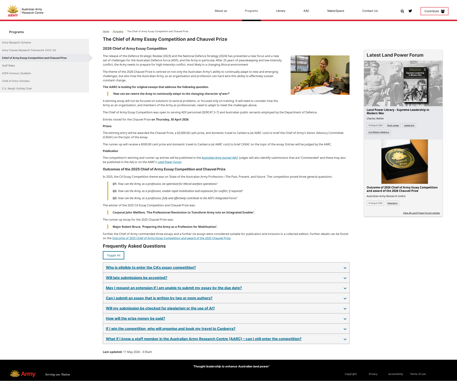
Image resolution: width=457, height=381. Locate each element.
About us (221, 11)
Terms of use (418, 374)
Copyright (351, 374)
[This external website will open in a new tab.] (410, 11)
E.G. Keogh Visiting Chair (17, 88)
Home (106, 31)
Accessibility (395, 374)
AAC (306, 11)
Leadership (409, 125)
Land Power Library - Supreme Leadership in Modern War (398, 111)
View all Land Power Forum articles (421, 213)
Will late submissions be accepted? (136, 278)
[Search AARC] (402, 11)
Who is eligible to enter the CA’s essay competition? (151, 267)
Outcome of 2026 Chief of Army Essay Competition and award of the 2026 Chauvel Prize (402, 189)
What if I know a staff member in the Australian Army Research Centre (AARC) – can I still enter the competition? (204, 339)
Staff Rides (8, 65)
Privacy (373, 374)
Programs (251, 11)
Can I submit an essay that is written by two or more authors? (159, 298)
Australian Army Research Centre (386, 196)
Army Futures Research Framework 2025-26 (29, 50)
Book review (393, 125)
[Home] (25, 11)
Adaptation (392, 203)
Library (280, 11)
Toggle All (113, 255)
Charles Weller (375, 118)
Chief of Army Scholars (16, 80)
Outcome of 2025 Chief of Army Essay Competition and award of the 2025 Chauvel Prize (171, 238)
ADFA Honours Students (16, 73)
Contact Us (370, 11)
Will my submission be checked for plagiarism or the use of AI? (160, 308)
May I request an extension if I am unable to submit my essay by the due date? (174, 288)
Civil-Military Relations (378, 132)
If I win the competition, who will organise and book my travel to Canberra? (170, 328)
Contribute (432, 11)
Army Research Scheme (16, 42)
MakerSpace (335, 11)
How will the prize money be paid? (135, 318)
